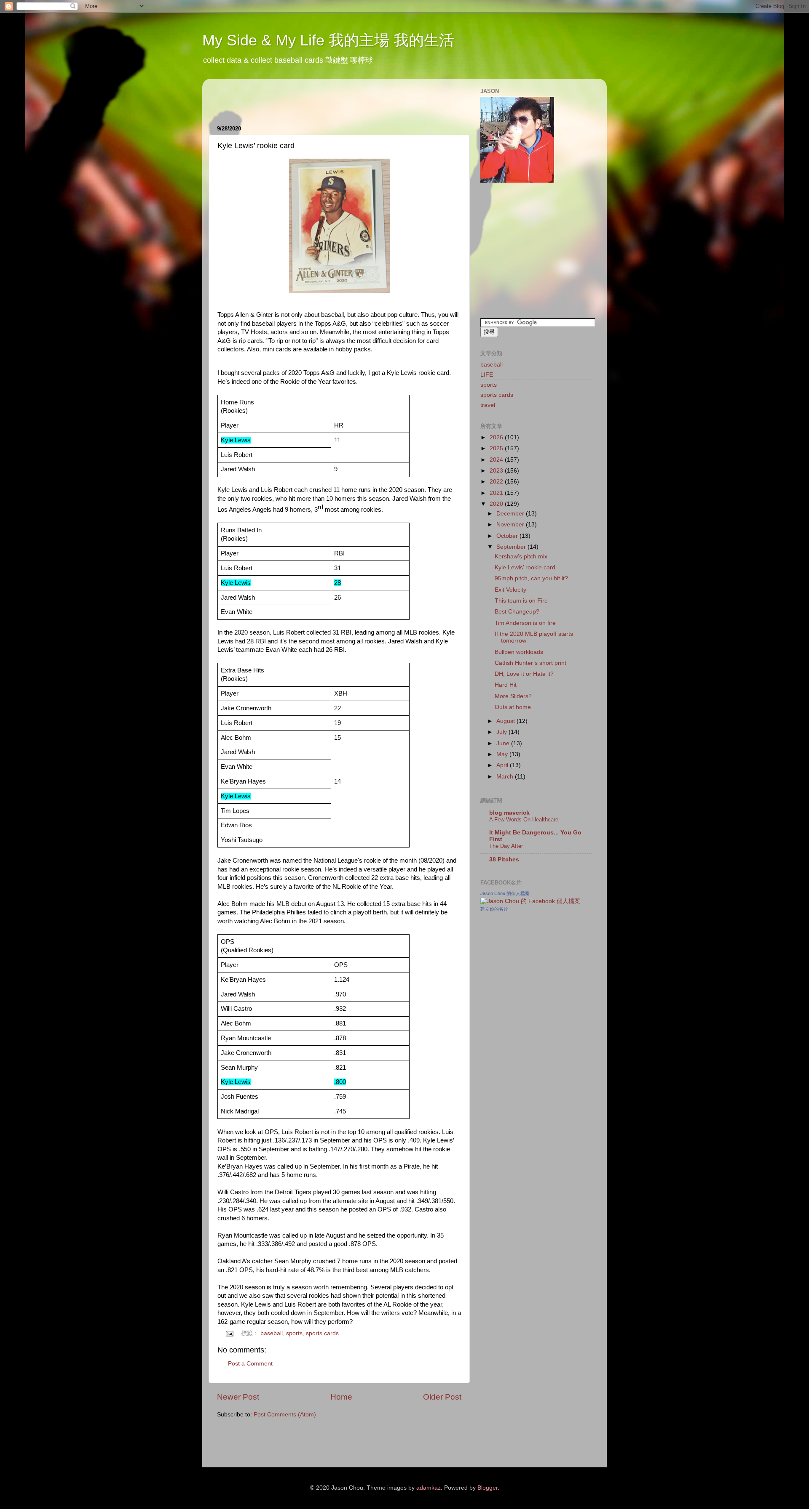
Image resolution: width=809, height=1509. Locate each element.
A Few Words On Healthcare (523, 819)
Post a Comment (250, 1363)
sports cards (322, 1333)
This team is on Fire (521, 601)
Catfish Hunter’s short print (530, 663)
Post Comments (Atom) (285, 1414)
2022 (497, 481)
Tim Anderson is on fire (525, 623)
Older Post (442, 1396)
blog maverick (509, 813)
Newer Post (238, 1396)
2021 (497, 493)
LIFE (486, 375)
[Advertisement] (315, 97)
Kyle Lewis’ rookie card (525, 567)
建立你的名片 (494, 908)
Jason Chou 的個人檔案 (505, 893)
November (511, 524)
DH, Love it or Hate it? (524, 674)
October (508, 536)
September (512, 547)
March (505, 776)
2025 (497, 448)
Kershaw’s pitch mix (521, 556)
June (503, 743)
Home (341, 1396)
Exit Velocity (510, 590)
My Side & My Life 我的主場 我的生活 (328, 40)
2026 (497, 437)
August (506, 721)
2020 (497, 504)
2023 (497, 471)
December (511, 513)
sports (294, 1333)
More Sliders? (513, 696)
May (502, 754)
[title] (530, 901)
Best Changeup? (517, 611)
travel (487, 405)
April (503, 765)
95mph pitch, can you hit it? (531, 578)
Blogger (487, 1488)
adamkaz (428, 1488)
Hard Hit (506, 685)
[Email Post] (229, 1333)
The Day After (506, 846)
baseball (271, 1333)
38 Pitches (504, 859)
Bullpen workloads (519, 652)
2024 (497, 460)
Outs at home (513, 707)
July (502, 732)
